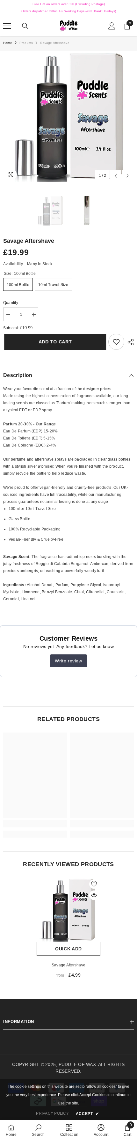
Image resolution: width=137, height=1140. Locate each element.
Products (26, 43)
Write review (68, 660)
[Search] (25, 26)
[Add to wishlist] (94, 884)
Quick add (68, 948)
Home (7, 43)
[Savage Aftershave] (68, 910)
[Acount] (111, 25)
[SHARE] (129, 342)
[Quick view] (94, 895)
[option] (68, 116)
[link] (116, 342)
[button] (115, 175)
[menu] (7, 26)
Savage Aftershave (68, 965)
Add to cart (55, 341)
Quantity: (11, 302)
